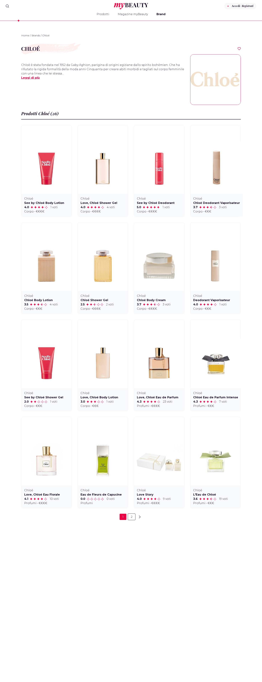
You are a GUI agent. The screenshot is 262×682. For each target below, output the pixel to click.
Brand (161, 14)
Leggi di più (30, 77)
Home (25, 35)
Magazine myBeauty (133, 14)
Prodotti (103, 14)
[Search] (7, 6)
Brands (36, 35)
